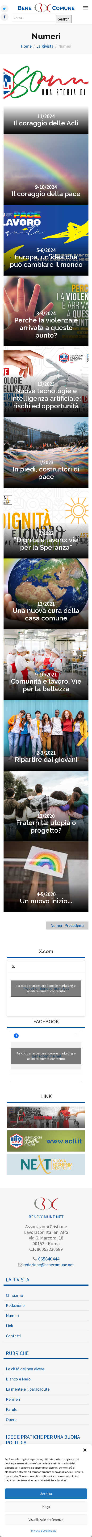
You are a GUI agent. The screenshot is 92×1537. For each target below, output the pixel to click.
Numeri (12, 1315)
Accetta (46, 1494)
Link (9, 1325)
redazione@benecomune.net (48, 1264)
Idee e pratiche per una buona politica (43, 1440)
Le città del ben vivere (25, 1369)
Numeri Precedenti (67, 925)
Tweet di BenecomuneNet (46, 988)
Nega (46, 1506)
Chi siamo (14, 1295)
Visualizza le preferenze (46, 1519)
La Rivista (17, 1279)
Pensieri (13, 1399)
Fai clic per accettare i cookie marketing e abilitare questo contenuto (46, 988)
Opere (11, 1419)
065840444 (48, 1259)
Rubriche (17, 1353)
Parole (11, 1409)
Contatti (13, 1336)
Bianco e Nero (18, 1379)
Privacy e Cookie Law (43, 1530)
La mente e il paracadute (28, 1389)
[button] (85, 1450)
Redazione (15, 1305)
